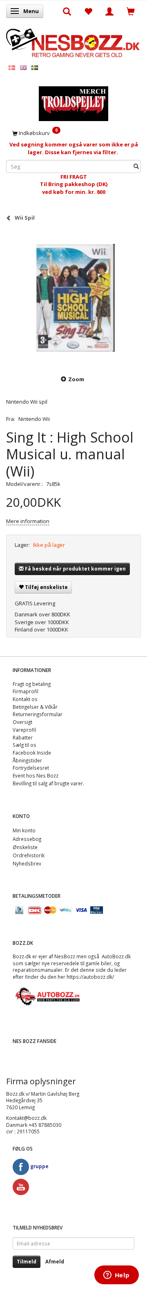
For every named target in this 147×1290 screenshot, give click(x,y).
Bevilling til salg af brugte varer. (48, 783)
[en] (23, 67)
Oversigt (22, 722)
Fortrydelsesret (31, 767)
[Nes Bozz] (73, 42)
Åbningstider (27, 760)
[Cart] (130, 11)
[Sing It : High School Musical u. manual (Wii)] (73, 297)
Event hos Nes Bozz (35, 775)
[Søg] (136, 166)
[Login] (109, 11)
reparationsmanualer (37, 969)
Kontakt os (25, 699)
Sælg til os (24, 745)
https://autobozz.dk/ (90, 976)
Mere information (27, 521)
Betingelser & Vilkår (35, 706)
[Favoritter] (88, 11)
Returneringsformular (37, 714)
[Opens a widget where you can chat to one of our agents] (116, 1275)
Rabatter (23, 737)
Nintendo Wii (34, 419)
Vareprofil (24, 729)
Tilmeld (26, 1261)
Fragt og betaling (32, 684)
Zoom (76, 379)
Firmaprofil (25, 691)
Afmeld (54, 1261)
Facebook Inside (32, 752)
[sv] (34, 67)
